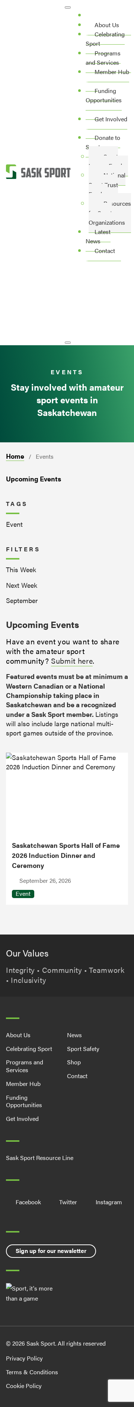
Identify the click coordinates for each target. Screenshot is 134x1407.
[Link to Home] (38, 172)
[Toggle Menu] (68, 7)
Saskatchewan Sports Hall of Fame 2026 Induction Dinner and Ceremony (66, 854)
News (74, 1035)
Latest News (98, 236)
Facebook (28, 1202)
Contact (105, 250)
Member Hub (112, 71)
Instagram (109, 1202)
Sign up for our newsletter (51, 1250)
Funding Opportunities (104, 95)
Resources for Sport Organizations (110, 213)
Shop (74, 1062)
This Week (21, 569)
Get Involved (111, 119)
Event (14, 524)
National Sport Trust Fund (107, 184)
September (22, 600)
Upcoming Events (33, 478)
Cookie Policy (24, 1385)
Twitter (68, 1202)
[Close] (68, 343)
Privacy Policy (24, 1358)
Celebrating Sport (105, 39)
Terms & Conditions (32, 1372)
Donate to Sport (103, 142)
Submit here (72, 660)
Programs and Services (103, 58)
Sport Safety (83, 1048)
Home (15, 456)
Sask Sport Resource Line (39, 1157)
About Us (18, 1035)
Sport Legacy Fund (105, 161)
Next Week (21, 585)
